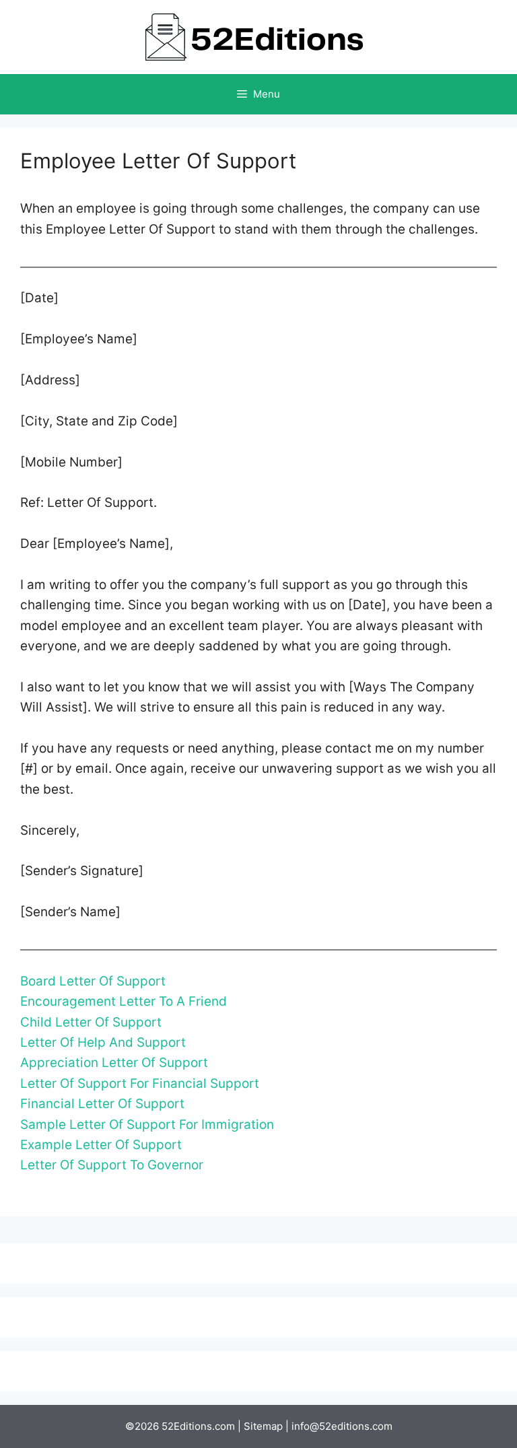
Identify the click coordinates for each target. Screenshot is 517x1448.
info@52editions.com (341, 1426)
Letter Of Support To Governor (111, 1165)
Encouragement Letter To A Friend (123, 1001)
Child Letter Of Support (91, 1022)
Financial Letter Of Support (102, 1103)
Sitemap (263, 1426)
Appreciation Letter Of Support (114, 1062)
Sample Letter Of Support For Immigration (147, 1124)
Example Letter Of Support (101, 1144)
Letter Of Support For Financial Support (139, 1083)
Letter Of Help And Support (103, 1042)
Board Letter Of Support (93, 981)
